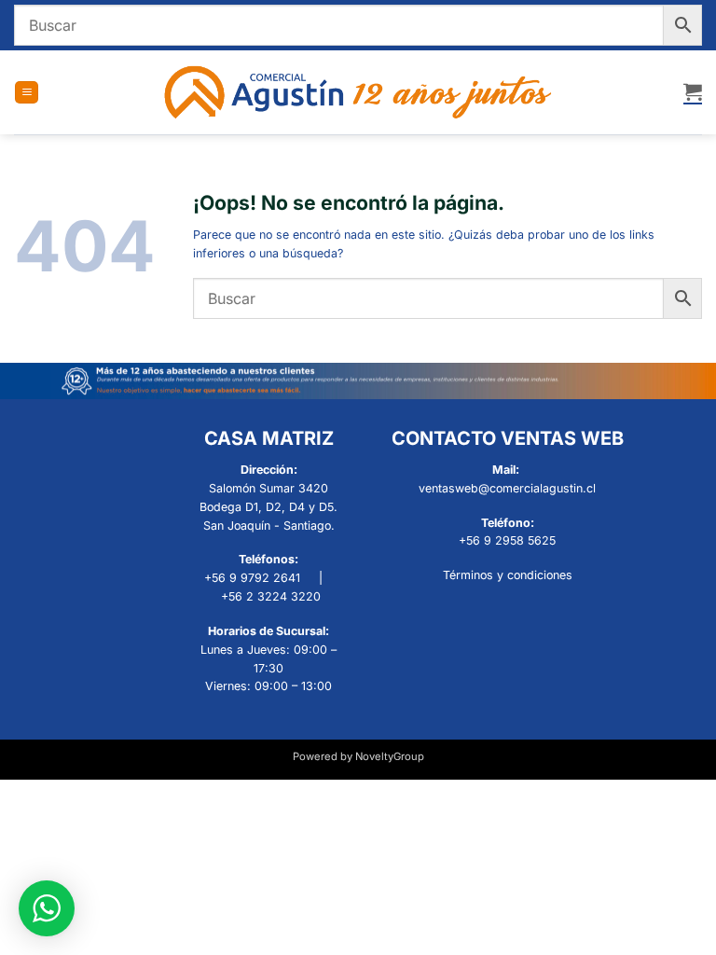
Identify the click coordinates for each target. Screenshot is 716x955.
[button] (26, 92)
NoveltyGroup (389, 756)
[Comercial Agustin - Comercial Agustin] (358, 92)
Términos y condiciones (507, 575)
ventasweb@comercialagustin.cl (507, 488)
